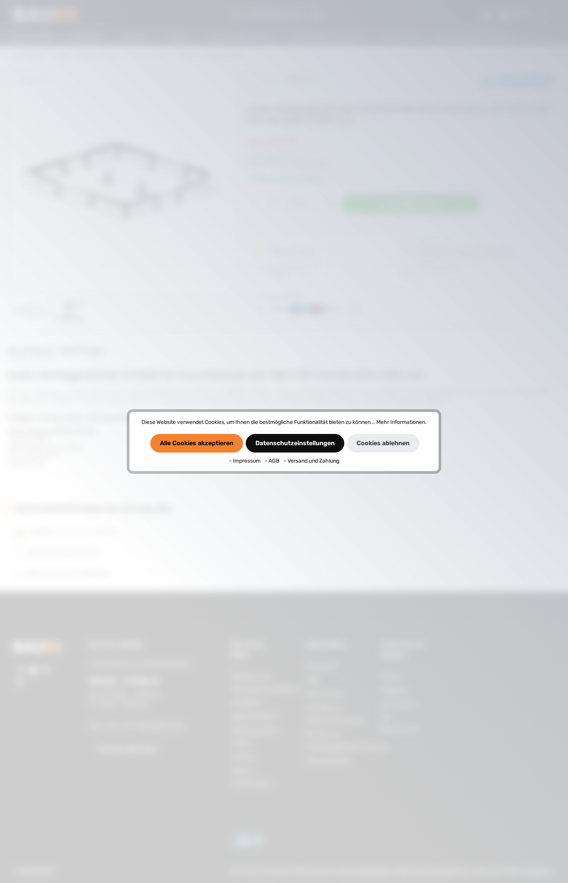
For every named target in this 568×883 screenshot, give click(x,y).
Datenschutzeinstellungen (295, 443)
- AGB (273, 461)
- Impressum (245, 461)
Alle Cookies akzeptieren (196, 443)
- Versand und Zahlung (311, 461)
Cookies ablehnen (383, 443)
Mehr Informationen (400, 422)
